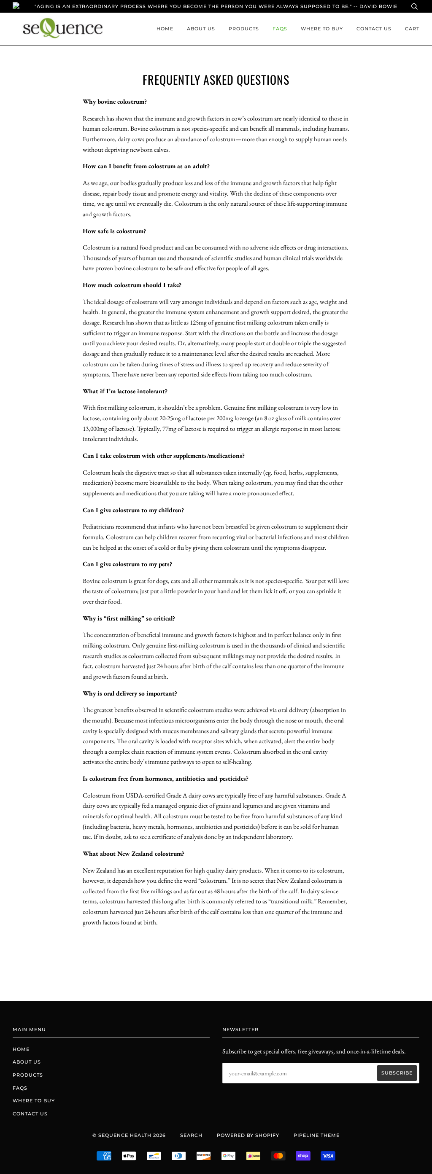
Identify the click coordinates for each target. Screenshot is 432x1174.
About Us (201, 29)
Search (191, 1135)
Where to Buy (322, 29)
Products (244, 29)
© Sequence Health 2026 (129, 1135)
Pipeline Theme (317, 1135)
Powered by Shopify (248, 1135)
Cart (412, 29)
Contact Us (374, 29)
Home (165, 29)
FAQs (280, 29)
